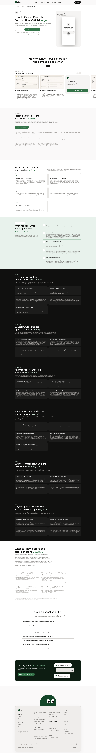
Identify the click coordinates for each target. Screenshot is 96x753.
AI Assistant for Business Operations (54, 731)
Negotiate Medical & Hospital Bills (55, 717)
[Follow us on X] (31, 744)
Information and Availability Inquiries (54, 735)
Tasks (36, 2)
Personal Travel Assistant (39, 729)
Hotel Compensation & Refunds (40, 736)
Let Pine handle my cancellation (25, 674)
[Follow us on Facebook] (34, 744)
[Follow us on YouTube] (19, 744)
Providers (17, 6)
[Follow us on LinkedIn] (24, 744)
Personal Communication (54, 726)
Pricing (59, 2)
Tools (42, 2)
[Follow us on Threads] (29, 744)
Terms (65, 729)
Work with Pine (67, 716)
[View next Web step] (80, 73)
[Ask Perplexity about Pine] (77, 744)
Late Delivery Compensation (39, 719)
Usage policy (67, 731)
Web (48, 66)
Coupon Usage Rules (68, 733)
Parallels (22, 6)
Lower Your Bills (52, 714)
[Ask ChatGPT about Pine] (72, 744)
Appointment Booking (53, 737)
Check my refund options (21, 127)
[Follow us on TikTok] (21, 744)
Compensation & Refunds (39, 721)
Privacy (65, 726)
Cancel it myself (19, 29)
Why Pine (66, 714)
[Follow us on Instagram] (26, 744)
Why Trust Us (67, 718)
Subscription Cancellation (54, 712)
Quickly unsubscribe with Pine (32, 29)
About (65, 712)
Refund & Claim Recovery (39, 723)
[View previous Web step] (77, 73)
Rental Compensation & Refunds (40, 733)
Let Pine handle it (76, 90)
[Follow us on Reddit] (36, 744)
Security (66, 721)
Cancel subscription (31, 6)
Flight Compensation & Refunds (40, 738)
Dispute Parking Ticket (53, 723)
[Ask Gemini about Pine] (74, 744)
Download (20, 718)
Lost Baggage (36, 731)
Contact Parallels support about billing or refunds (49, 154)
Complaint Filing (52, 728)
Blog (48, 2)
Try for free (77, 2)
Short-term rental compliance (40, 712)
